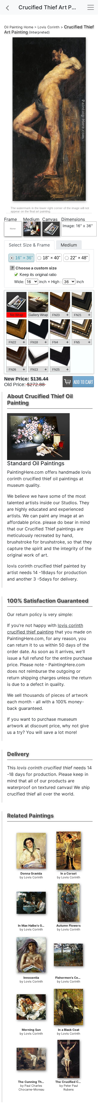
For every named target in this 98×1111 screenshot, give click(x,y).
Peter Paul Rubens (70, 1087)
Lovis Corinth (49, 27)
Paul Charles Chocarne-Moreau (31, 1087)
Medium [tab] (69, 245)
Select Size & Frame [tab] (29, 245)
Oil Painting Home (18, 27)
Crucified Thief (79, 26)
